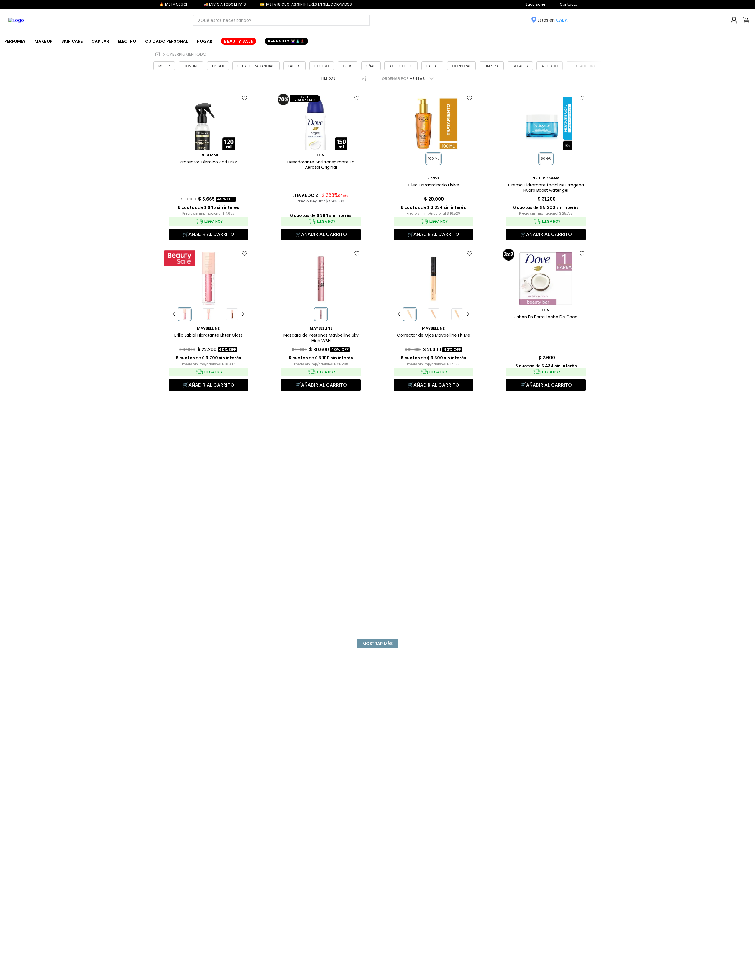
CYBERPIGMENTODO (186, 54)
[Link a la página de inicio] (157, 54)
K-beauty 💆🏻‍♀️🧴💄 (286, 41)
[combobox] (281, 20)
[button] (343, 78)
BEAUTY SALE (238, 41)
